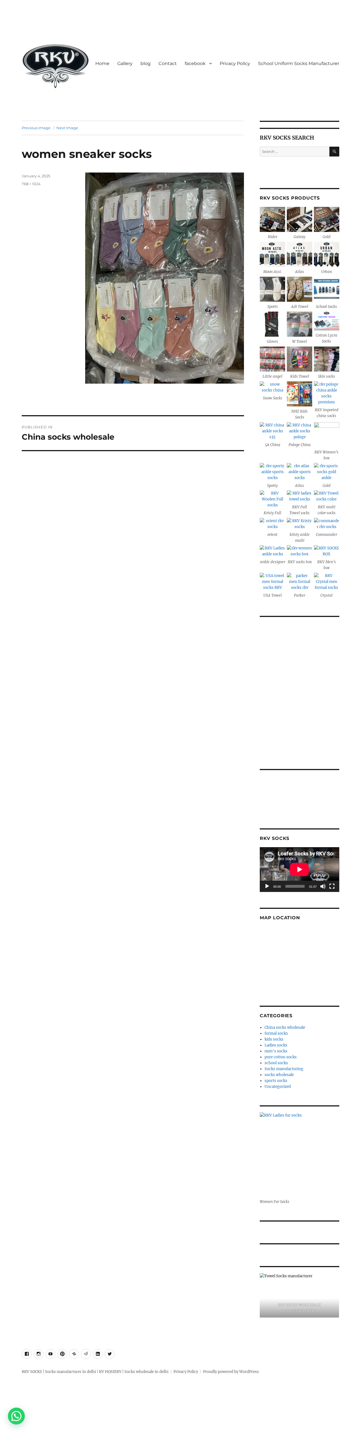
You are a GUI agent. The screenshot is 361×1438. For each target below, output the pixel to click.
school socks (276, 1063)
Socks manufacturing (284, 1068)
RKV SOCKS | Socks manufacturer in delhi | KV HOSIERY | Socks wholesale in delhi (95, 1371)
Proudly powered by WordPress (231, 1371)
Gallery (125, 63)
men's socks (276, 1051)
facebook (195, 63)
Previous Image (36, 128)
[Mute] (323, 886)
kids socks (274, 1039)
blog (145, 63)
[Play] (267, 886)
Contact (168, 63)
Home (102, 63)
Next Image (67, 128)
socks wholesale (279, 1074)
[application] (299, 869)
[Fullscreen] (332, 886)
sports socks (276, 1080)
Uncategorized (278, 1086)
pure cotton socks (281, 1057)
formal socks (276, 1033)
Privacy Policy (235, 63)
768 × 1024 (31, 184)
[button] (16, 1416)
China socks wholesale (285, 1027)
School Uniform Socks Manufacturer (298, 63)
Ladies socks (276, 1045)
